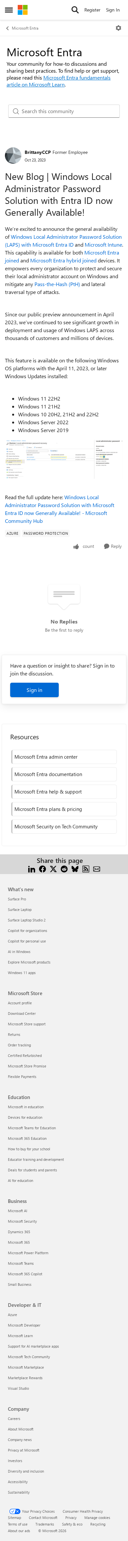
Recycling (97, 1524)
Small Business (20, 1284)
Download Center (22, 1013)
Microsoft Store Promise (27, 1066)
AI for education (20, 1180)
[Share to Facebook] (42, 868)
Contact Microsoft (43, 1517)
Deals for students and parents (32, 1169)
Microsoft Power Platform (28, 1252)
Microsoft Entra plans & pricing (48, 809)
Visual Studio (18, 1388)
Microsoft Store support (27, 1023)
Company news (20, 1439)
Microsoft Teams (21, 1263)
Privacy (70, 1517)
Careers (14, 1418)
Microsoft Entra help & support (48, 791)
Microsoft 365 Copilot (25, 1273)
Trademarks (44, 1524)
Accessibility (18, 1481)
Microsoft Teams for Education (32, 1127)
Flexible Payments (22, 1076)
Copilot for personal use (27, 941)
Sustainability (19, 1492)
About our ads (19, 1530)
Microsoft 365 (19, 1242)
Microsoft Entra (25, 28)
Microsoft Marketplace (26, 1367)
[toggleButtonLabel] (118, 28)
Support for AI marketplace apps (33, 1346)
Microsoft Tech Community (29, 1356)
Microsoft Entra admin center (45, 756)
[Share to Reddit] (64, 868)
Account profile (20, 1002)
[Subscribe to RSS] (85, 868)
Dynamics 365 (19, 1231)
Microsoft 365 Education (27, 1138)
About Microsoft (20, 1429)
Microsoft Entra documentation (48, 774)
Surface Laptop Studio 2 (27, 919)
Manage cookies (97, 1517)
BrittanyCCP (38, 152)
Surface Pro (17, 898)
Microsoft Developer (24, 1325)
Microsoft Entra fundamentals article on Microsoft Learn (59, 81)
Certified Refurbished (25, 1055)
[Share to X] (53, 868)
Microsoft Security (22, 1221)
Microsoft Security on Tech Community (55, 826)
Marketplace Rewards (25, 1377)
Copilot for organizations (27, 930)
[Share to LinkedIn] (31, 868)
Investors (15, 1460)
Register (92, 10)
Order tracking (19, 1044)
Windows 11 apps (22, 972)
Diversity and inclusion (26, 1471)
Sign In (113, 10)
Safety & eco (72, 1524)
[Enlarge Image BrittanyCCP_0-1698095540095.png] (64, 459)
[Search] (75, 10)
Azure (12, 1314)
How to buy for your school (29, 1148)
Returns (14, 1034)
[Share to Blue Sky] (75, 868)
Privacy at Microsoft (23, 1450)
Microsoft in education (26, 1106)
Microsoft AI (17, 1210)
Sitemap (14, 1517)
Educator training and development (36, 1159)
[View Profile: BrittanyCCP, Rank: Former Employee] (13, 155)
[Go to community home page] (23, 10)
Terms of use (18, 1524)
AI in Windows (19, 951)
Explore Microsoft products (29, 962)
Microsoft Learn (20, 1335)
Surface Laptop (20, 909)
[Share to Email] (96, 868)
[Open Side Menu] (9, 10)
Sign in (34, 689)
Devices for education (25, 1117)
